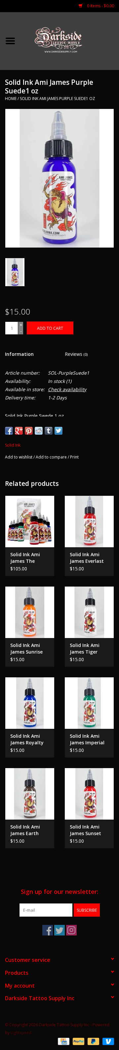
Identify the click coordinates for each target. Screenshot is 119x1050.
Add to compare (52, 457)
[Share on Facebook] (9, 431)
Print (74, 457)
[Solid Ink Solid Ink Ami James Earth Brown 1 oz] (30, 794)
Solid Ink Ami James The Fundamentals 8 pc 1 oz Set (29, 557)
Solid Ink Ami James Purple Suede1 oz (57, 98)
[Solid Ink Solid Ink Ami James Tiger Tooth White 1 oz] (89, 612)
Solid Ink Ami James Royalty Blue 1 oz (27, 739)
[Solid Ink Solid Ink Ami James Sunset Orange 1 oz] (89, 794)
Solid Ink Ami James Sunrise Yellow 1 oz (26, 648)
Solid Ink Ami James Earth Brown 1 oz (25, 830)
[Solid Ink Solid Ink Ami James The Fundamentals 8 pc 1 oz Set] (30, 521)
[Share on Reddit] (39, 431)
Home (11, 98)
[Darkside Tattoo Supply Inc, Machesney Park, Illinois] (69, 40)
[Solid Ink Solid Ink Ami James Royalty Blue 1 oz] (30, 703)
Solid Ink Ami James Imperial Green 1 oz (87, 739)
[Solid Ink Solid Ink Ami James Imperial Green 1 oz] (89, 703)
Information (19, 354)
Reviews (76, 354)
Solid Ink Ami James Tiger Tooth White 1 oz (86, 648)
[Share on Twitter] (58, 431)
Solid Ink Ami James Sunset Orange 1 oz (85, 830)
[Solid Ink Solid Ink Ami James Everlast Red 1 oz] (89, 521)
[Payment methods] (63, 1041)
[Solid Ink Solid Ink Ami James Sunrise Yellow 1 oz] (30, 612)
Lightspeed (21, 1032)
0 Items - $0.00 (100, 6)
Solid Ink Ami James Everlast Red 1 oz (87, 557)
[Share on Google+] (19, 431)
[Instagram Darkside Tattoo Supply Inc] (71, 930)
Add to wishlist (18, 457)
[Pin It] (29, 431)
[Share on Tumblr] (49, 431)
